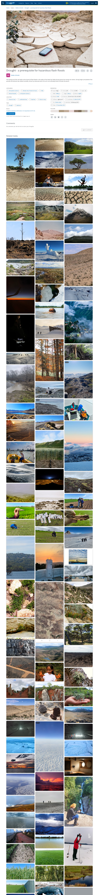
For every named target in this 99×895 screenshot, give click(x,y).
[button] (96, 3)
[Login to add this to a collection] (91, 70)
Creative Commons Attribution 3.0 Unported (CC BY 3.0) (20, 111)
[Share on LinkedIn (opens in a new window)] (55, 117)
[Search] (3, 3)
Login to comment (87, 130)
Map (32, 3)
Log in (92, 3)
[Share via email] (62, 117)
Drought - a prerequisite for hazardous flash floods (38, 8)
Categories (21, 3)
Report (91, 84)
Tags (35, 3)
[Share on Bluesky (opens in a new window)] (58, 117)
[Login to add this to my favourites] (87, 70)
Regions (27, 3)
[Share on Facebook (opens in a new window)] (51, 117)
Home (7, 8)
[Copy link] (65, 117)
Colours (40, 3)
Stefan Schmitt (19, 8)
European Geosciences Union (78, 3)
